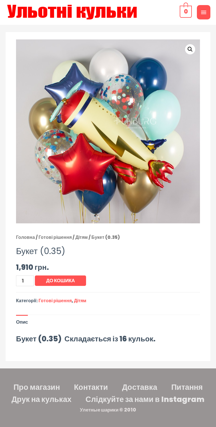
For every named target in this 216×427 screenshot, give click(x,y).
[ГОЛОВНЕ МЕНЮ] (203, 12)
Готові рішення (55, 237)
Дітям (81, 237)
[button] (190, 49)
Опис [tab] (22, 322)
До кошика (60, 280)
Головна (25, 237)
